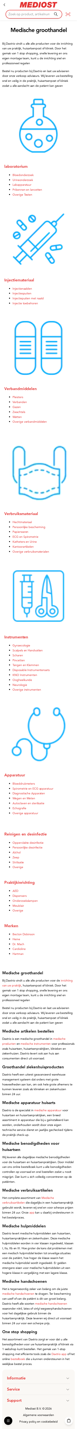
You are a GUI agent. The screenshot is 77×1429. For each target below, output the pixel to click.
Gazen (17, 407)
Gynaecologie (21, 645)
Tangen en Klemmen (26, 665)
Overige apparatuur (25, 813)
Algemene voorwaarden (38, 1415)
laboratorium (16, 166)
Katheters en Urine (25, 542)
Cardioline (19, 949)
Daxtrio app (59, 1354)
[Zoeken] (55, 14)
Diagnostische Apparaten (29, 793)
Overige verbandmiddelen (30, 422)
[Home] (4, 4)
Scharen (18, 655)
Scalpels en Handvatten (28, 650)
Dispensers (19, 896)
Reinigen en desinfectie (25, 834)
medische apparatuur (48, 1110)
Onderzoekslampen (25, 901)
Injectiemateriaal (19, 280)
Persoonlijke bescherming (29, 527)
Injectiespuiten (22, 293)
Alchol (16, 852)
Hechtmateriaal (22, 522)
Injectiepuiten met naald (28, 298)
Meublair (18, 906)
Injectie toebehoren (25, 303)
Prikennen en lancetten (27, 190)
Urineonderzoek (23, 180)
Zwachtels (19, 412)
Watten (17, 417)
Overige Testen (22, 195)
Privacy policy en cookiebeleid (38, 1421)
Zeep (16, 857)
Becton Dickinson (23, 934)
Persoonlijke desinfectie (28, 847)
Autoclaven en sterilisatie (28, 803)
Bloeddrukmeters (24, 784)
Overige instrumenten (27, 690)
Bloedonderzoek (23, 175)
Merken (11, 926)
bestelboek (18, 1359)
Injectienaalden (22, 289)
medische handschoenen (18, 1294)
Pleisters (18, 397)
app (31, 1212)
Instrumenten (16, 637)
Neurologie (20, 685)
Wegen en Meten (24, 798)
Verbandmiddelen (20, 389)
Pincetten (19, 660)
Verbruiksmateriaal (21, 514)
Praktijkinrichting (19, 882)
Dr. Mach (18, 944)
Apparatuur (14, 775)
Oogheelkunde (22, 680)
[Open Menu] (8, 1421)
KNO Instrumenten (25, 675)
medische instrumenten (36, 1044)
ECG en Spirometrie (25, 537)
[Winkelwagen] (69, 1421)
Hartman (18, 954)
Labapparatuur (22, 185)
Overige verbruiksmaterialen (31, 552)
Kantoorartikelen (23, 547)
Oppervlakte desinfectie (28, 843)
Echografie (19, 808)
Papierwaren (20, 532)
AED (15, 891)
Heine (16, 939)
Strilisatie (18, 862)
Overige (18, 867)
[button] (38, 1378)
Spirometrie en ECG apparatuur (33, 788)
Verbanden (20, 402)
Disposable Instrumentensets (31, 670)
